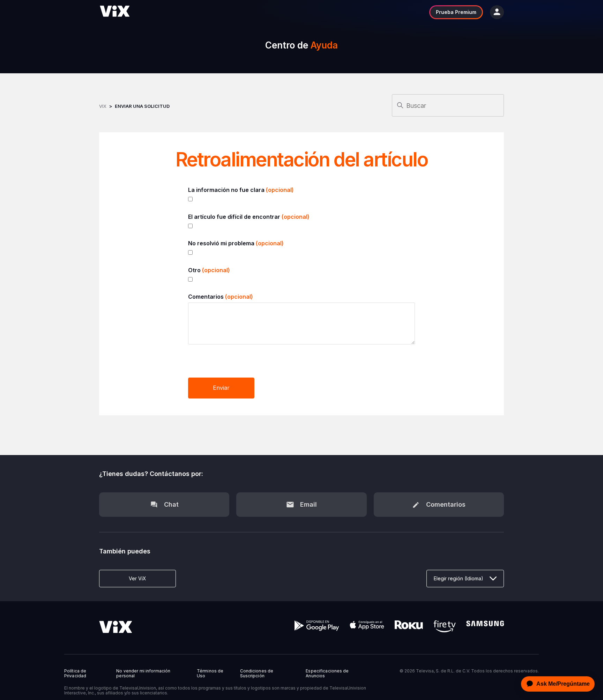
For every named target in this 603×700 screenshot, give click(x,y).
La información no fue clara (241, 189)
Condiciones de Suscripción (257, 673)
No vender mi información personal (143, 673)
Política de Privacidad (75, 673)
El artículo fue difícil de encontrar (249, 216)
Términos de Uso (210, 673)
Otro (209, 270)
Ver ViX (137, 578)
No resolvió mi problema (236, 243)
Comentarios (220, 296)
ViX (102, 106)
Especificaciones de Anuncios (327, 673)
